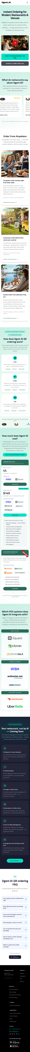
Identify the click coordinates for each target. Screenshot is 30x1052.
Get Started (15, 484)
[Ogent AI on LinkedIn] (12, 1034)
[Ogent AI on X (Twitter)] (10, 1034)
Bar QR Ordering (13, 997)
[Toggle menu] (27, 2)
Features (22, 973)
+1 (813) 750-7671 (16, 1029)
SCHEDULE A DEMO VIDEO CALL (15, 63)
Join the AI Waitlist (14, 861)
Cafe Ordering (12, 992)
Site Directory (13, 1021)
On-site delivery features (9, 318)
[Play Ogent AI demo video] (15, 43)
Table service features (9, 202)
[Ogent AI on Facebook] (16, 1034)
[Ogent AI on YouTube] (14, 1034)
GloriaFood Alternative (15, 1005)
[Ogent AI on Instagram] (19, 1034)
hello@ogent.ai (15, 1031)
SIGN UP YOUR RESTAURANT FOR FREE (15, 57)
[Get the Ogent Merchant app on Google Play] (14, 1042)
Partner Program (14, 1016)
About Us (22, 981)
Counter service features (9, 259)
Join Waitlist (15, 588)
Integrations (23, 976)
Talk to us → (16, 957)
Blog (11, 1018)
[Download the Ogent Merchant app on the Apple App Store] (14, 1046)
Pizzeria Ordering (13, 989)
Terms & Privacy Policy (15, 1013)
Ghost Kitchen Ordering (15, 995)
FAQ (21, 979)
